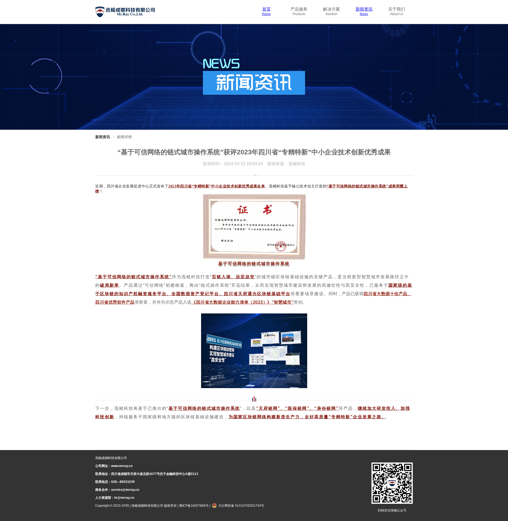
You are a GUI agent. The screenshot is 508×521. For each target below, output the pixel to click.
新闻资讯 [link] (102, 137)
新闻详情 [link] (124, 137)
